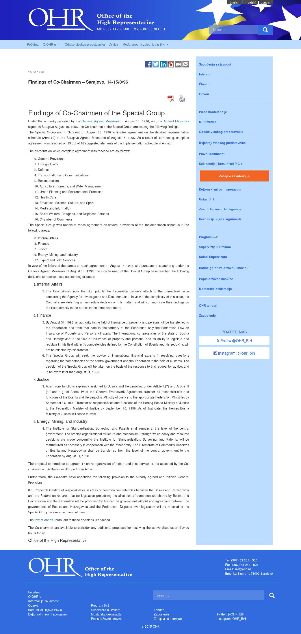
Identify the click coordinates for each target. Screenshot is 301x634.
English (234, 2)
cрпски (266, 2)
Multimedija (207, 122)
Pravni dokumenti (212, 153)
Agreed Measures (176, 121)
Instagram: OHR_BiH (231, 618)
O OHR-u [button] (49, 44)
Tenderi (159, 610)
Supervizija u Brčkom (215, 247)
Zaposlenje (207, 315)
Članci (203, 84)
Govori (204, 94)
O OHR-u (34, 596)
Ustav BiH (206, 199)
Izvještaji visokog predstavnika (222, 142)
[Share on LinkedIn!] (163, 64)
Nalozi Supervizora (213, 256)
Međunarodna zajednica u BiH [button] (144, 44)
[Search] (265, 30)
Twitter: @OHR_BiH (230, 614)
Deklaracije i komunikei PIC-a (221, 163)
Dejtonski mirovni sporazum (220, 189)
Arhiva (113, 44)
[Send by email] (185, 64)
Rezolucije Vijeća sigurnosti (220, 219)
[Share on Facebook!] (148, 64)
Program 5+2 (208, 237)
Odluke (33, 605)
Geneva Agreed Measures (100, 121)
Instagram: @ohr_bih (236, 353)
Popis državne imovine (216, 279)
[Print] (178, 64)
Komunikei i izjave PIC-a (45, 610)
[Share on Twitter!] (155, 64)
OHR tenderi (208, 305)
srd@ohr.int (243, 569)
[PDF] (170, 64)
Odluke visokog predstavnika (85, 44)
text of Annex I (45, 520)
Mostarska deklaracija (215, 288)
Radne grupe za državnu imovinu (224, 268)
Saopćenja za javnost (215, 64)
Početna (33, 44)
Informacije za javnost (43, 601)
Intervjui (205, 74)
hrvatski (250, 2)
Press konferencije (213, 112)
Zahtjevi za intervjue (234, 176)
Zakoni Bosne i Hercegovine (220, 209)
